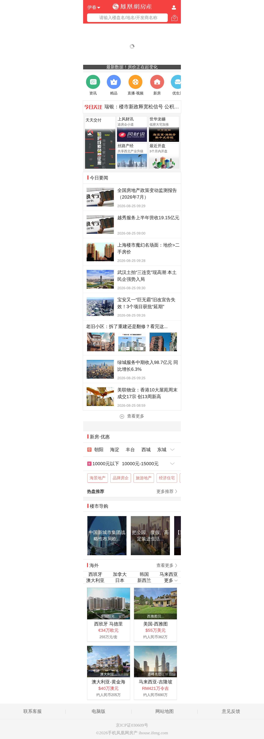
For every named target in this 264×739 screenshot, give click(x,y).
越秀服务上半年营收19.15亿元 (148, 217)
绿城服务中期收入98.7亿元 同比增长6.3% (147, 366)
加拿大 (120, 574)
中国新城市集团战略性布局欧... (107, 535)
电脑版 (98, 711)
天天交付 (93, 120)
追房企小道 (126, 124)
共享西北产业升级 (130, 151)
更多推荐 (165, 491)
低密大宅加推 (159, 124)
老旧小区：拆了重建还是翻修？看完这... (127, 326)
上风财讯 (126, 119)
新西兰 (144, 580)
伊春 (92, 7)
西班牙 (95, 574)
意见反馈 (231, 711)
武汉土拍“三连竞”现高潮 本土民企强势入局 (147, 276)
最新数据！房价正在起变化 (132, 67)
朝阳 (98, 449)
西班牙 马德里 (108, 623)
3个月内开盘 (158, 151)
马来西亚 (169, 574)
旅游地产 (144, 478)
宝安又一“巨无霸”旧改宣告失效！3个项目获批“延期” (146, 303)
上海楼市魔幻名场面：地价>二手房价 (148, 248)
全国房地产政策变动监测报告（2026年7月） (147, 194)
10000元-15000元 (140, 463)
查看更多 (135, 416)
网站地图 (164, 711)
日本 (119, 580)
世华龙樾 (157, 119)
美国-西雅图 (155, 623)
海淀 (114, 449)
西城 (146, 449)
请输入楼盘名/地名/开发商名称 (128, 17)
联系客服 (32, 711)
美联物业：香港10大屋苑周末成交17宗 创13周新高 (147, 393)
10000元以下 (105, 463)
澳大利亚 (95, 580)
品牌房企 (121, 478)
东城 (161, 449)
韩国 (144, 574)
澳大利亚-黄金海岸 (108, 682)
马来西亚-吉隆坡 (155, 681)
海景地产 (98, 478)
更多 (168, 580)
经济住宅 (167, 478)
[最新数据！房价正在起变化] (132, 46)
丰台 (130, 449)
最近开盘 (157, 145)
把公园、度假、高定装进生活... (150, 535)
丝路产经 (126, 145)
